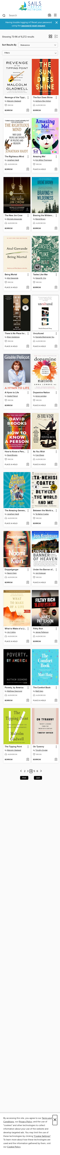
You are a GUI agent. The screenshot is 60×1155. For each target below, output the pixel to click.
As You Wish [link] (39, 451)
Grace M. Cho (40, 278)
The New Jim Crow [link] (13, 215)
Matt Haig (39, 691)
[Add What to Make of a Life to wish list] (27, 641)
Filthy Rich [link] (38, 628)
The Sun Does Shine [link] (42, 97)
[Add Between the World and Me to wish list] (56, 523)
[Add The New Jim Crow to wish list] (27, 228)
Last (38, 778)
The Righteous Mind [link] (14, 156)
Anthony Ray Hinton (43, 101)
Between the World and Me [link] (44, 510)
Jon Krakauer (40, 573)
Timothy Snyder (41, 750)
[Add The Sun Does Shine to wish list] (56, 110)
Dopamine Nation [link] (41, 392)
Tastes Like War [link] (40, 274)
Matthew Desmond (14, 691)
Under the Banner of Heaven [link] (44, 569)
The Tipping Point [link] (13, 746)
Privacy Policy (25, 1121)
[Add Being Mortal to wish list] (27, 287)
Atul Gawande (12, 278)
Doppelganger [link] (11, 569)
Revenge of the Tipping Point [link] (16, 97)
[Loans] (49, 15)
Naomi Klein (12, 573)
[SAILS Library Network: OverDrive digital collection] (30, 6)
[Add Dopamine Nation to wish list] (56, 405)
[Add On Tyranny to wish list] (56, 760)
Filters (7, 53)
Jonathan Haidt (13, 160)
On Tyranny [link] (38, 746)
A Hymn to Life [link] (12, 392)
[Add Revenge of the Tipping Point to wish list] (27, 110)
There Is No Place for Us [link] (16, 333)
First (24, 778)
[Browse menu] (55, 15)
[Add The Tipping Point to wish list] (27, 760)
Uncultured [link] (38, 333)
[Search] (4, 15)
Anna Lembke (40, 396)
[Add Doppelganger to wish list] (27, 582)
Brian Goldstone (13, 337)
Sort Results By (9, 45)
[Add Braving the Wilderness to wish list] (56, 228)
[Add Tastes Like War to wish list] (56, 287)
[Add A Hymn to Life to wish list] (27, 405)
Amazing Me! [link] (39, 156)
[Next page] (41, 771)
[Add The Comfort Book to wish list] (56, 700)
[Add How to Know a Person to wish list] (27, 464)
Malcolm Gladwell (14, 101)
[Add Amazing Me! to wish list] (56, 169)
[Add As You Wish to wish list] (56, 464)
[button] (50, 37)
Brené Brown (40, 219)
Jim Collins (11, 632)
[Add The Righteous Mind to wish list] (27, 169)
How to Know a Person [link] (15, 451)
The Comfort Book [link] (42, 687)
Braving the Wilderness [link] (44, 215)
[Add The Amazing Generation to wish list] (27, 523)
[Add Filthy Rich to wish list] (56, 641)
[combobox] (24, 15)
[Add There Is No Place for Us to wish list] (27, 346)
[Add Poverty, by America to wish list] (27, 700)
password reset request (33, 25)
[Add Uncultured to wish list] (56, 346)
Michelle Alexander (14, 219)
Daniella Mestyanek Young (45, 337)
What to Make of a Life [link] (15, 628)
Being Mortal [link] (11, 274)
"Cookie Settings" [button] (42, 1136)
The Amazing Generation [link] (16, 510)
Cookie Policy (13, 1146)
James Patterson (42, 632)
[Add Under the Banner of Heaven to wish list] (56, 582)
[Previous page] (21, 771)
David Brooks (12, 455)
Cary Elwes (39, 455)
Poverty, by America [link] (14, 687)
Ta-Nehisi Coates (42, 514)
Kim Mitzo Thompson (43, 160)
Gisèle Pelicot (12, 396)
